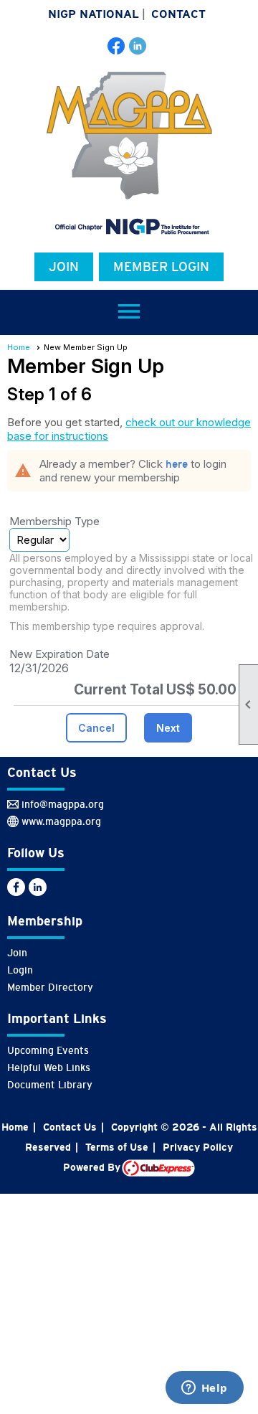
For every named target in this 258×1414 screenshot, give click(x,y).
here (177, 464)
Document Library (49, 1084)
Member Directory (50, 987)
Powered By (92, 1167)
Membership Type (54, 521)
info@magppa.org (63, 804)
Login (20, 970)
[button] (96, 728)
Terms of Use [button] (116, 1147)
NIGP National (93, 14)
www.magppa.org (61, 821)
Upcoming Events (48, 1050)
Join (64, 267)
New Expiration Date (59, 654)
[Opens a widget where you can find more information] (204, 1389)
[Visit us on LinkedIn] (138, 46)
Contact (178, 14)
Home (18, 347)
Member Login (161, 267)
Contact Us (70, 1127)
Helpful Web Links (48, 1067)
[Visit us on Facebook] (116, 46)
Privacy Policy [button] (198, 1147)
